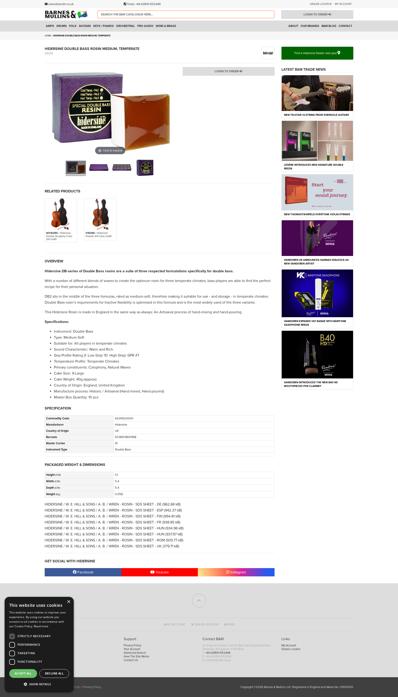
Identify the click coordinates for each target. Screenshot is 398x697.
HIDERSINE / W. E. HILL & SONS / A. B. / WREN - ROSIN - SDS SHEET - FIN (104, 516)
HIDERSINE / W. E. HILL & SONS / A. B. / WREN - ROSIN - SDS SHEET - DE (103, 504)
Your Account (132, 649)
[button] (39, 684)
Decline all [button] (54, 673)
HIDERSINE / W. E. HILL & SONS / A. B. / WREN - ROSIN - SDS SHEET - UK (104, 546)
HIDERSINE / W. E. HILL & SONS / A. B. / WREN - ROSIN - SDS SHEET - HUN (105, 528)
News (231, 624)
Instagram (237, 572)
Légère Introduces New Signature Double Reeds (313, 166)
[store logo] (67, 14)
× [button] (68, 602)
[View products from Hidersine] (268, 52)
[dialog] (39, 644)
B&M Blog (329, 26)
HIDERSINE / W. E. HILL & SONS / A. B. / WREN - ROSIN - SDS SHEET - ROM (105, 540)
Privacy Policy (132, 645)
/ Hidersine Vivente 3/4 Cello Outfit (98, 235)
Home (48, 35)
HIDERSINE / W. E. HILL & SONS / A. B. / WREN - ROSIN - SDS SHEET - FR (103, 522)
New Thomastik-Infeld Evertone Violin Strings (317, 214)
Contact (345, 26)
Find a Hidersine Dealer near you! (315, 53)
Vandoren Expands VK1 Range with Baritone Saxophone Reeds (315, 323)
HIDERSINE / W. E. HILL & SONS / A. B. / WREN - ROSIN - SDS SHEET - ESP (104, 510)
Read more (41, 626)
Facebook (84, 572)
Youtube (162, 572)
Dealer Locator (321, 4)
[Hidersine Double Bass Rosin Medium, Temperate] (76, 168)
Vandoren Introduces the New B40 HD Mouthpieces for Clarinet (311, 384)
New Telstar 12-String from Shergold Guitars (316, 114)
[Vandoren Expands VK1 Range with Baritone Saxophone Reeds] (317, 293)
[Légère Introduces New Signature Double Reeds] (317, 140)
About (293, 26)
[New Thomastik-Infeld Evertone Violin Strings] (317, 192)
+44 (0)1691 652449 (148, 4)
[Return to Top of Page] (199, 600)
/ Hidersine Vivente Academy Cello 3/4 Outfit (59, 236)
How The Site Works (136, 656)
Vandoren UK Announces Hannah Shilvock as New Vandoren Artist (316, 261)
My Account (343, 4)
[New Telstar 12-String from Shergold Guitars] (317, 92)
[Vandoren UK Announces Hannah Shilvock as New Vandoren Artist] (317, 237)
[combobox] (185, 14)
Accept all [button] (23, 673)
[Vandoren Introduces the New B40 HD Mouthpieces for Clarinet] (317, 354)
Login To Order (227, 71)
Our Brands (310, 26)
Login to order (316, 14)
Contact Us (131, 660)
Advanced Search (135, 653)
